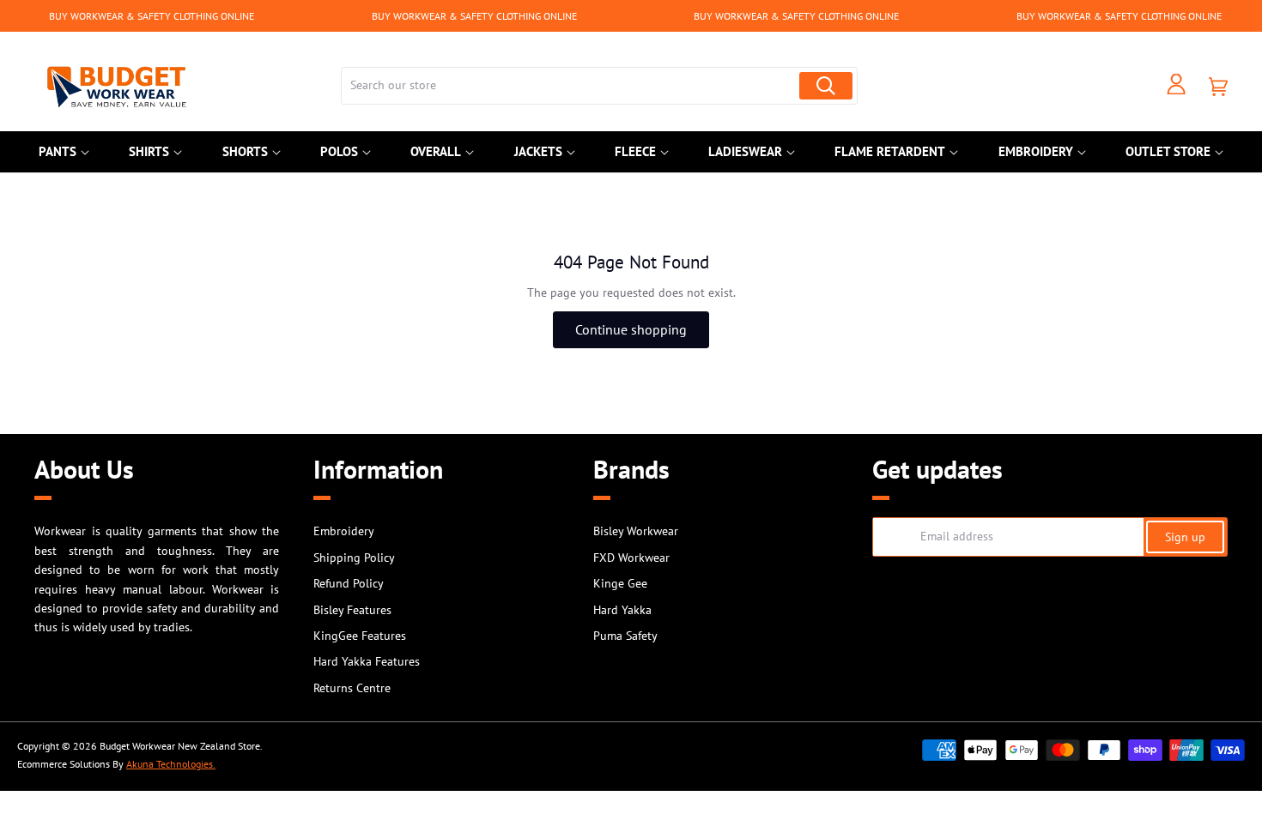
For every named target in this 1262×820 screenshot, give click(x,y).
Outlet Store (1167, 151)
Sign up (1185, 537)
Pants (57, 151)
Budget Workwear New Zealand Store (180, 745)
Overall (435, 151)
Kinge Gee (620, 583)
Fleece (635, 151)
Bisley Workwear (635, 531)
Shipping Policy (354, 557)
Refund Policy (348, 583)
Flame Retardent (889, 151)
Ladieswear (745, 151)
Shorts (245, 151)
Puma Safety (625, 635)
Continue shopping (631, 329)
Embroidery (1035, 151)
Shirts (149, 151)
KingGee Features (359, 635)
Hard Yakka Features (366, 661)
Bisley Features (352, 610)
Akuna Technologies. (170, 763)
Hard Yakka (622, 610)
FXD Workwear (631, 557)
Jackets (538, 151)
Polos (339, 151)
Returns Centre (352, 688)
